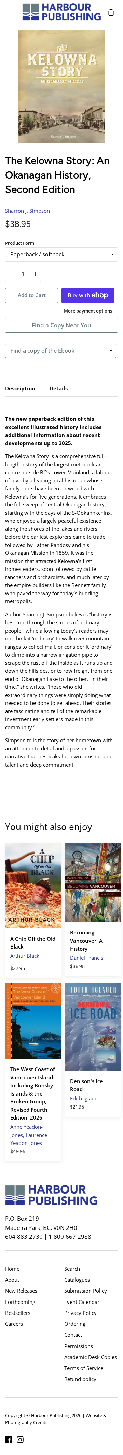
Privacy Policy (80, 1312)
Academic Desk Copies (90, 1357)
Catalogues (77, 1279)
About (12, 1279)
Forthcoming (20, 1301)
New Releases (21, 1290)
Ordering (74, 1323)
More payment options (88, 311)
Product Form (19, 243)
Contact (73, 1334)
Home (12, 1268)
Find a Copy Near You (61, 325)
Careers (14, 1323)
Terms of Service (83, 1368)
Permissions (78, 1346)
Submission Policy (85, 1290)
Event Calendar (81, 1301)
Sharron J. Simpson (27, 210)
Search (72, 1268)
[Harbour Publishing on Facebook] (8, 1439)
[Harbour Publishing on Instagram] (20, 1439)
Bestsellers (17, 1312)
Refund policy (80, 1378)
